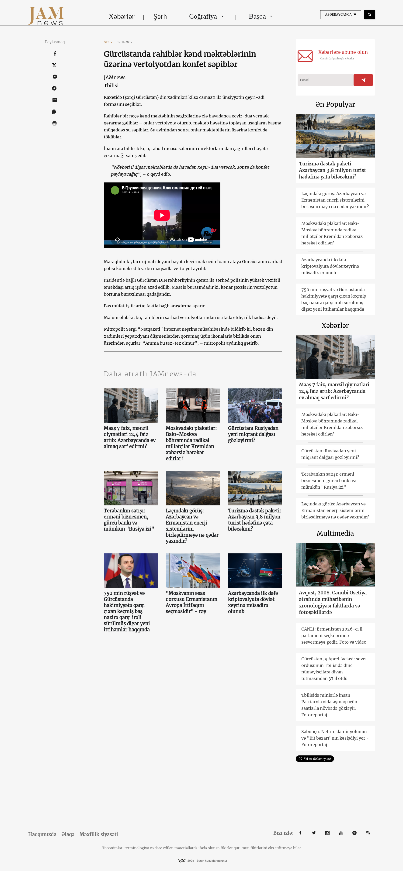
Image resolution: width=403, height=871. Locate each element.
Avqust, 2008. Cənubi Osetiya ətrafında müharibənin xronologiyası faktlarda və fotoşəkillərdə (333, 602)
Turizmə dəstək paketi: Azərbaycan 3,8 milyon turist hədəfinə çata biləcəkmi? (254, 520)
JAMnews (114, 77)
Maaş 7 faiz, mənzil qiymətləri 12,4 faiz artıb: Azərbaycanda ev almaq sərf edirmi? (130, 437)
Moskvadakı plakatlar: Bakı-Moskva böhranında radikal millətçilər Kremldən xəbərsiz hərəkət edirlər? (191, 443)
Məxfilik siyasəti (99, 834)
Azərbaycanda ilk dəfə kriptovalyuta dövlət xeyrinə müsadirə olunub (253, 602)
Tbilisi (111, 86)
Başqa (257, 16)
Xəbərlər (121, 16)
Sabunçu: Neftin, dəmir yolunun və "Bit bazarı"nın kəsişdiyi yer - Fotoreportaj (335, 738)
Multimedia (335, 533)
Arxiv (110, 42)
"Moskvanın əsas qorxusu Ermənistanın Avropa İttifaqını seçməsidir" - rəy (191, 602)
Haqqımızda (42, 834)
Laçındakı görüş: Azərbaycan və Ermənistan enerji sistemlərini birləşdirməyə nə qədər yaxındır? (192, 526)
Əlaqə (68, 834)
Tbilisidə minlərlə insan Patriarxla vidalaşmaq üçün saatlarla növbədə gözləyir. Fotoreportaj (329, 705)
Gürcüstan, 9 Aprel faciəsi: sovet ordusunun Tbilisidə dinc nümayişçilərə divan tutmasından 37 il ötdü (334, 668)
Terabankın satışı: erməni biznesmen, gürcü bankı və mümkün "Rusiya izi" (129, 520)
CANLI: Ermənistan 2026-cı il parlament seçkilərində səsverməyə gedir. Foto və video (333, 635)
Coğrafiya (203, 16)
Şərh (160, 16)
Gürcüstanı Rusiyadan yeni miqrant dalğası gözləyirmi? (253, 434)
